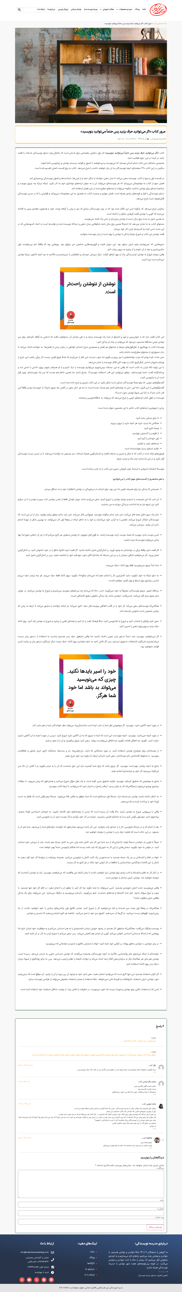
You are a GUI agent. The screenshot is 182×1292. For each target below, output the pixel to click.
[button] (19, 9)
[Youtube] (29, 1280)
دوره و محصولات (125, 9)
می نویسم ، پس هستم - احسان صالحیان (140, 1041)
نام (162, 1200)
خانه (144, 9)
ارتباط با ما (41, 9)
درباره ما (162, 1271)
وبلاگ (137, 9)
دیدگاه (160, 1168)
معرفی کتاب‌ (157, 23)
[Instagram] (22, 1280)
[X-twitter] (36, 1280)
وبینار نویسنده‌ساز (90, 9)
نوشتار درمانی (76, 9)
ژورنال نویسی (63, 9)
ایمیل (160, 1209)
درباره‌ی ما (51, 9)
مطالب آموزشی (108, 9)
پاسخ (154, 1072)
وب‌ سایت (159, 1217)
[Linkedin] (51, 1280)
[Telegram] (44, 1280)
